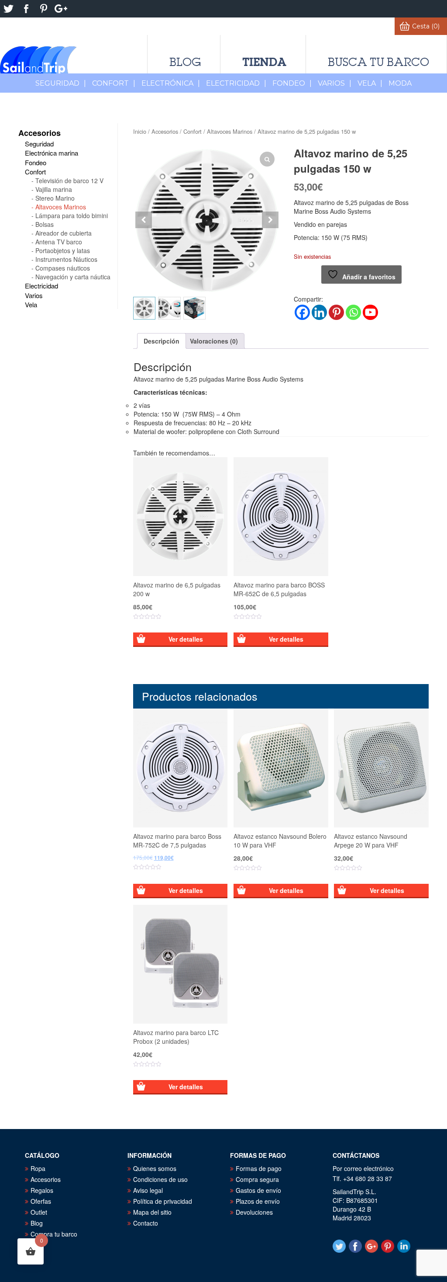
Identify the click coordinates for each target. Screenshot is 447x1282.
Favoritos (321, 26)
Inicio (139, 131)
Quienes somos (154, 1168)
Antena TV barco (58, 241)
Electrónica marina (51, 152)
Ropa (38, 1168)
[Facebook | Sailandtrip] (26, 8)
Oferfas (41, 1201)
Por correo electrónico (363, 1168)
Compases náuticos (62, 268)
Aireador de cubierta (63, 233)
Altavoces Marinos (229, 131)
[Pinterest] (336, 312)
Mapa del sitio (152, 1212)
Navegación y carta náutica (72, 276)
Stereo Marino (55, 198)
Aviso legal (148, 1190)
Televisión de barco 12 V (69, 180)
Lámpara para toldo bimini (71, 215)
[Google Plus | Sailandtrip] (61, 8)
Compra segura (257, 1179)
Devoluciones (254, 1212)
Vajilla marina (53, 189)
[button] (270, 220)
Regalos (42, 1190)
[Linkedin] (319, 312)
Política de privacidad (162, 1201)
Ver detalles (185, 639)
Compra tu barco (54, 1234)
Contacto (145, 1223)
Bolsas (44, 224)
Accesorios (164, 131)
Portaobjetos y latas (62, 250)
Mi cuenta (371, 26)
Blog (185, 62)
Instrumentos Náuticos (66, 259)
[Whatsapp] (353, 312)
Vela (370, 83)
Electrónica (170, 83)
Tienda (264, 61)
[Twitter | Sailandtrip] (8, 8)
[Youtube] (370, 312)
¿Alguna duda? (232, 26)
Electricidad (236, 83)
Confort (113, 83)
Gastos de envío (258, 1190)
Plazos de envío (258, 1201)
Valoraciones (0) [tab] (214, 341)
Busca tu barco (378, 62)
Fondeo (292, 83)
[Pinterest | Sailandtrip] (43, 8)
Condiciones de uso (160, 1179)
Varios (334, 83)
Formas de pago (259, 1168)
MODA (400, 83)
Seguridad (60, 83)
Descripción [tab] (161, 341)
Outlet (39, 1212)
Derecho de (113, 26)
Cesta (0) (426, 26)
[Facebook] (302, 312)
